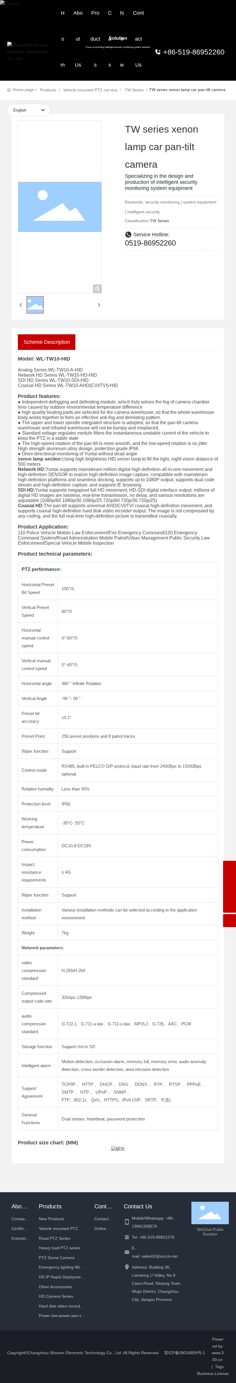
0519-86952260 (150, 243)
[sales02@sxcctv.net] (229, 880)
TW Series (159, 220)
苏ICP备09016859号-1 (184, 1352)
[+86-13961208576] (229, 867)
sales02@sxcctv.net (160, 1256)
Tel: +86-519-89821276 (153, 1237)
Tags (219, 1366)
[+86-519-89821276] (229, 893)
